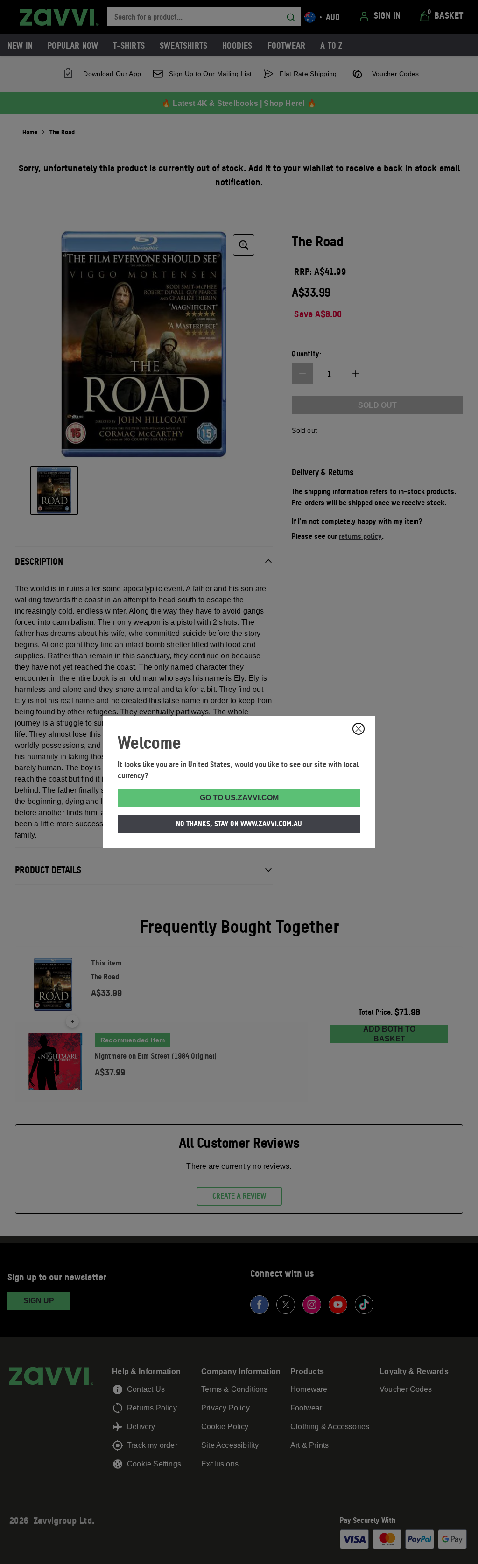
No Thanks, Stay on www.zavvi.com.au (239, 823)
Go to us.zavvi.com (239, 798)
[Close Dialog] (358, 728)
